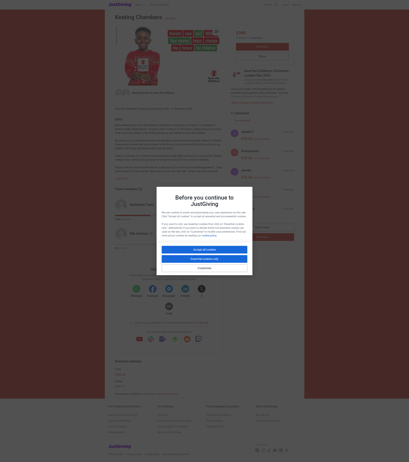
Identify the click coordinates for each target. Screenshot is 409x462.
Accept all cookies (204, 249)
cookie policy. (209, 235)
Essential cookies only (204, 259)
